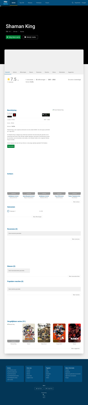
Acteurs (15, 72)
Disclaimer (68, 371)
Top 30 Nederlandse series (13, 375)
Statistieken (62, 72)
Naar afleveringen (37, 216)
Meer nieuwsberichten (74, 276)
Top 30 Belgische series (12, 377)
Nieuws (30, 2)
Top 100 (22, 2)
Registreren (77, 2)
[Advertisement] (43, 59)
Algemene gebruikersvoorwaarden (73, 373)
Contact (28, 370)
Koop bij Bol (11, 146)
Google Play (49, 388)
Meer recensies (76, 239)
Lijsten (47, 371)
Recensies (38, 72)
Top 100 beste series (11, 370)
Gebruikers (48, 373)
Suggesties (71, 72)
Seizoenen (11, 207)
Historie (28, 373)
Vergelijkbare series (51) (16, 321)
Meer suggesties (75, 348)
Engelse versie (30, 377)
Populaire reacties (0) (15, 281)
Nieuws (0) (11, 266)
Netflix (32, 82)
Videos (54, 72)
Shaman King (20, 26)
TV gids (47, 375)
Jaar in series (10, 379)
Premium (38, 2)
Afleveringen (23, 72)
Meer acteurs (76, 202)
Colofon (28, 371)
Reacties (47, 72)
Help (47, 370)
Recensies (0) (12, 229)
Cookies (67, 370)
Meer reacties (76, 294)
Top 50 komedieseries (12, 371)
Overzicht (7, 72)
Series (13, 2)
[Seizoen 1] (25, 211)
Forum (47, 2)
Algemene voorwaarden (71, 375)
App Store (39, 388)
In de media (29, 375)
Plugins (67, 377)
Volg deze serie (14, 37)
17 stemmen (10, 82)
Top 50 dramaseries (11, 373)
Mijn (5, 3)
